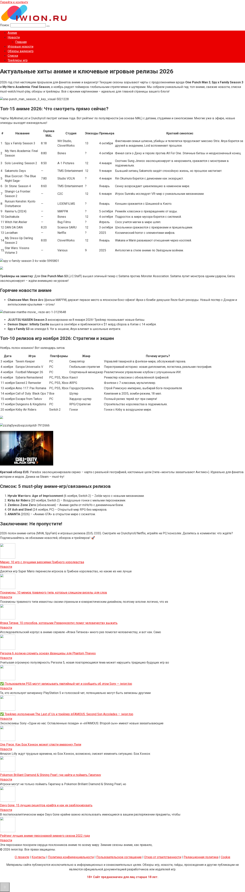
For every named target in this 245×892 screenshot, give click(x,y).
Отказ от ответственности (162, 857)
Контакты (39, 857)
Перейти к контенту (14, 2)
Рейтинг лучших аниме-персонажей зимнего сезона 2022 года (45, 836)
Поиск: (5, 25)
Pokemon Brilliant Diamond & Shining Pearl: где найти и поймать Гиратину (50, 775)
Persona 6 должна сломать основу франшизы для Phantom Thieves (48, 653)
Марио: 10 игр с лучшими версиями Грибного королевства (42, 562)
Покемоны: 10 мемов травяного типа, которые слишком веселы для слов (53, 592)
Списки (13, 56)
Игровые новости (20, 46)
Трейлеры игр (18, 60)
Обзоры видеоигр (20, 51)
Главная (21, 42)
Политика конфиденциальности (71, 857)
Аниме (12, 33)
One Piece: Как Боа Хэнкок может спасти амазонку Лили (40, 744)
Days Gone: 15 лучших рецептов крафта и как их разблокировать (46, 805)
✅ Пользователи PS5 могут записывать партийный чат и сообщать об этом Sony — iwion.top (66, 684)
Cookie (225, 857)
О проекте (22, 857)
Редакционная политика (201, 857)
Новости (14, 37)
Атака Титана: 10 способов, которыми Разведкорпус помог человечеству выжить (59, 623)
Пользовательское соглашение (119, 857)
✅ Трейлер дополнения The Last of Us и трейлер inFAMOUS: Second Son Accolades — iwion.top (66, 714)
